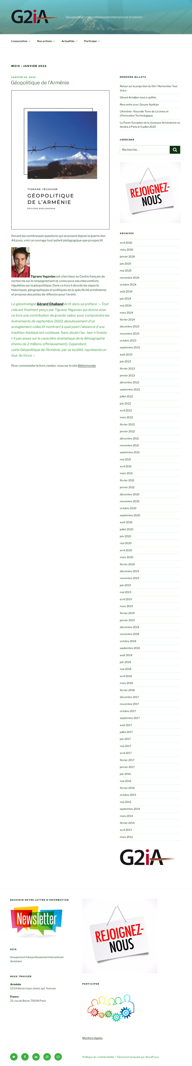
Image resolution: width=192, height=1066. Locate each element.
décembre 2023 (129, 326)
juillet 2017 (126, 732)
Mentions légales (92, 1037)
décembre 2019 (129, 571)
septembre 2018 (130, 648)
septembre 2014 (130, 808)
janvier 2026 (127, 256)
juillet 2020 (126, 529)
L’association (19, 41)
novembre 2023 (129, 333)
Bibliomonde (87, 365)
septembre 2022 (130, 389)
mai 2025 (125, 270)
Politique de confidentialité (98, 1057)
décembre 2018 (129, 627)
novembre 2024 (129, 277)
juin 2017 (125, 738)
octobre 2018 (128, 641)
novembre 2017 (129, 703)
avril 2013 (126, 829)
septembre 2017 (130, 718)
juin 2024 (125, 298)
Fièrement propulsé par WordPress (138, 1057)
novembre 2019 (129, 578)
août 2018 (126, 655)
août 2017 (126, 725)
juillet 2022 (126, 396)
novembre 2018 (129, 634)
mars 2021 (126, 473)
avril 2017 (126, 752)
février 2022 (127, 424)
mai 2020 (126, 543)
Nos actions (44, 41)
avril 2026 (126, 242)
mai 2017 (125, 746)
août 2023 (126, 354)
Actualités (68, 41)
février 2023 (127, 368)
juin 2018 (125, 662)
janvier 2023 (127, 375)
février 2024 (127, 319)
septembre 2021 (130, 452)
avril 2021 (126, 466)
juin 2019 (125, 585)
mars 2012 (126, 836)
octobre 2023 (128, 340)
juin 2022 (125, 403)
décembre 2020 (130, 494)
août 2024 (126, 291)
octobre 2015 (128, 794)
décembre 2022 (129, 382)
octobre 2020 (128, 508)
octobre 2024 (128, 284)
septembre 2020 (130, 515)
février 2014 (127, 822)
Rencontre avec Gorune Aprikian (139, 104)
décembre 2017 (129, 697)
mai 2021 (125, 459)
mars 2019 (126, 606)
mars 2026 (126, 249)
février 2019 (127, 613)
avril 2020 (126, 550)
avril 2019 (126, 599)
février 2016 (127, 787)
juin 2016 (125, 773)
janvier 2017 (127, 767)
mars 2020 (126, 557)
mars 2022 (126, 417)
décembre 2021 (129, 438)
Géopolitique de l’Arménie (40, 82)
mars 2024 (126, 312)
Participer (90, 41)
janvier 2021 (127, 487)
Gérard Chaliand (50, 304)
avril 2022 (126, 410)
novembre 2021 (129, 445)
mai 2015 (125, 801)
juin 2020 (125, 536)
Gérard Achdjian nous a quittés (138, 97)
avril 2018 (126, 676)
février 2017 (127, 760)
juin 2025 (125, 263)
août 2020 (126, 522)
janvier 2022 (127, 431)
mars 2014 (126, 815)
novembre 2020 (130, 501)
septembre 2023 (130, 347)
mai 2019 (125, 592)
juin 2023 (125, 361)
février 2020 (127, 564)
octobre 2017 (128, 711)
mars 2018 (126, 683)
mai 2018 (125, 669)
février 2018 (127, 690)
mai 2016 (125, 781)
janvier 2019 (127, 620)
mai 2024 (125, 305)
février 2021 (127, 480)
